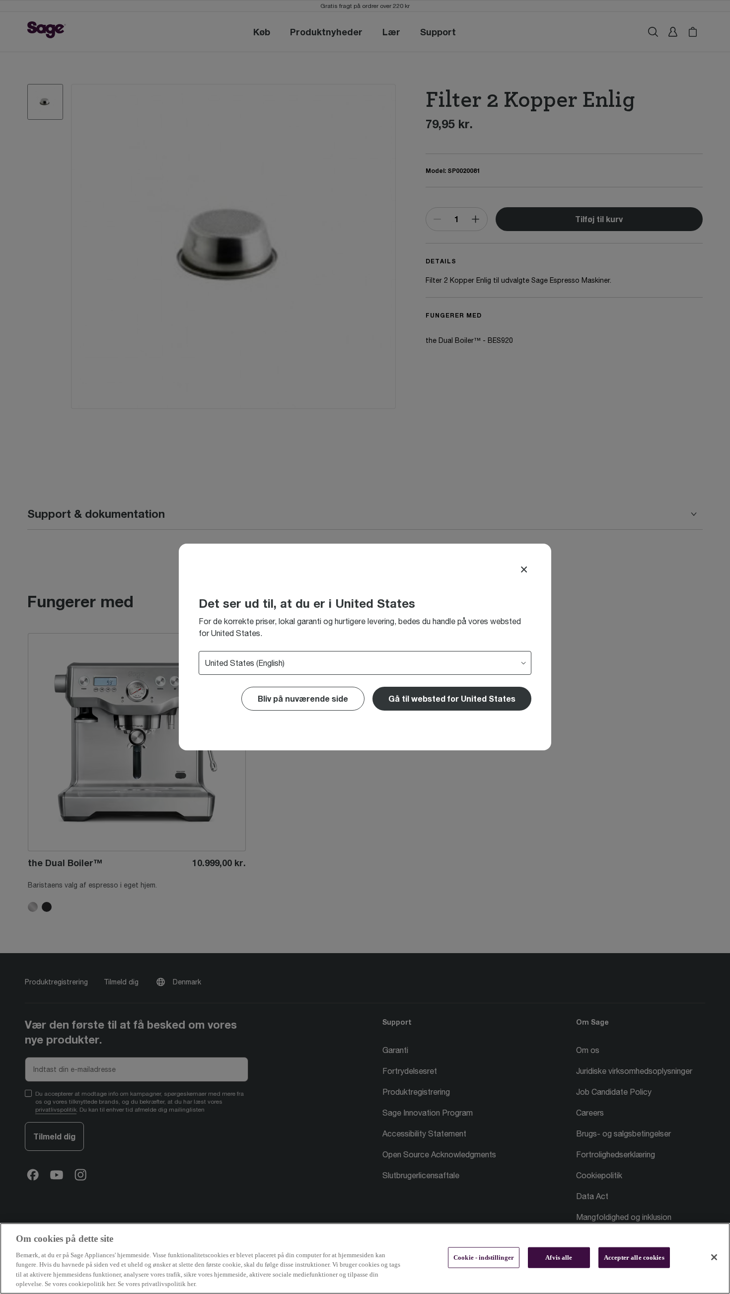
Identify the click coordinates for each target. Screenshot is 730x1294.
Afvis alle (558, 1257)
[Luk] (714, 1257)
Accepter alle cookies (634, 1257)
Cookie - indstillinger (483, 1257)
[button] (451, 699)
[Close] (523, 569)
